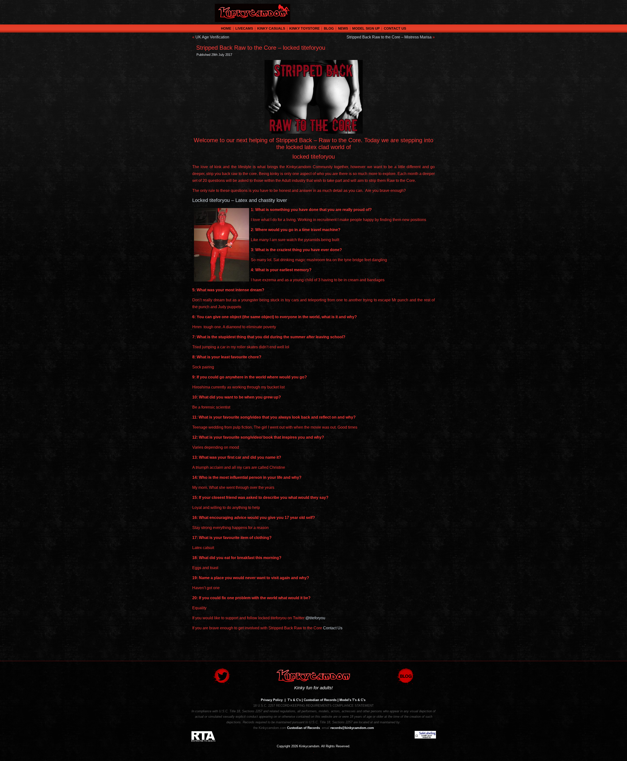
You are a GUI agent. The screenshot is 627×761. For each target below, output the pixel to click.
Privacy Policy (272, 700)
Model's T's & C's (352, 700)
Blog (329, 28)
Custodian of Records (320, 700)
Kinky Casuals (271, 28)
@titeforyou (315, 618)
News (343, 28)
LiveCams (244, 28)
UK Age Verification (212, 37)
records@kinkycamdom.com (352, 728)
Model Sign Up (366, 28)
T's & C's (294, 700)
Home (226, 28)
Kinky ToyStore (304, 28)
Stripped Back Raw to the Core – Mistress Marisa (389, 37)
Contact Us (395, 28)
